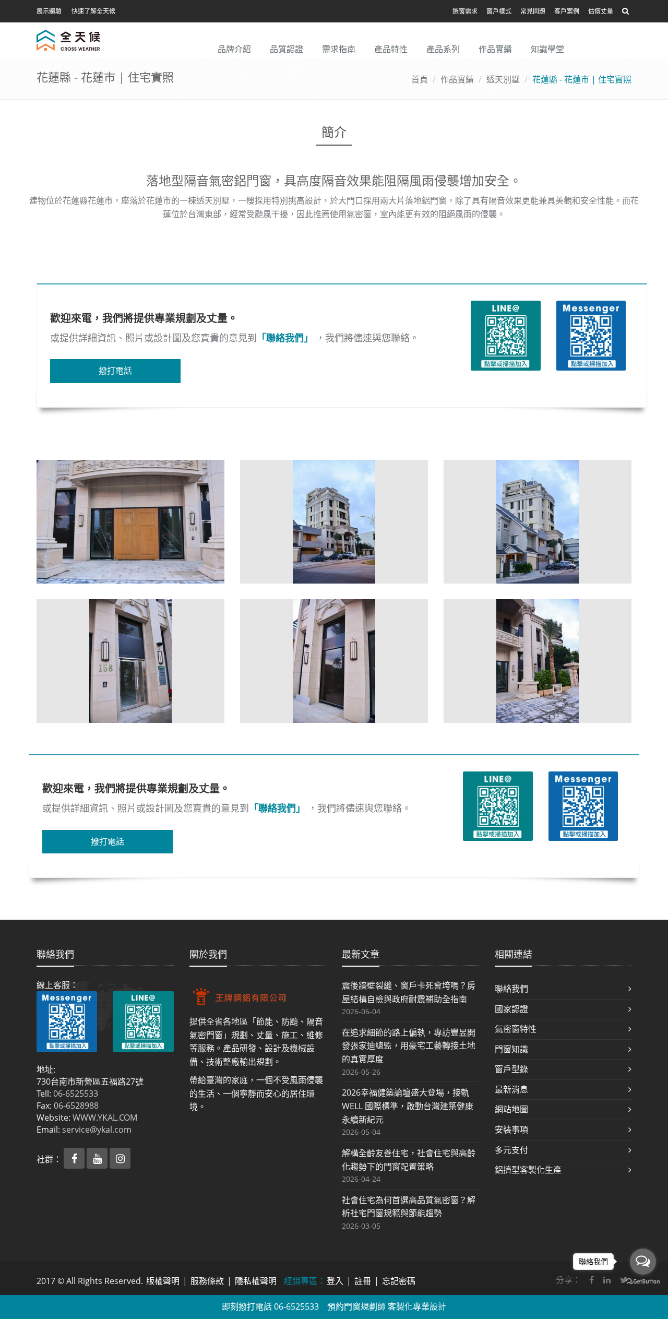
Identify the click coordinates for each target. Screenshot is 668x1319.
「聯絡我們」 (285, 337)
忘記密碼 (398, 1281)
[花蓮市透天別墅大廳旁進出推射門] (130, 661)
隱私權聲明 (256, 1281)
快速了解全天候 (93, 11)
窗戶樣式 (498, 11)
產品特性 (391, 49)
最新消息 (511, 1089)
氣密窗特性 (515, 1029)
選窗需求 (465, 11)
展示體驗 (49, 11)
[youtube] (98, 1159)
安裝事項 (511, 1129)
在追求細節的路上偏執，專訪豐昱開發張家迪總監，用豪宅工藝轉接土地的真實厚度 (408, 1046)
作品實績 (495, 49)
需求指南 (338, 49)
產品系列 (443, 49)
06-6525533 (75, 1093)
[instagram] (120, 1159)
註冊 (362, 1281)
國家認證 (511, 1009)
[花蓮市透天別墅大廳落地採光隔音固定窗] (334, 661)
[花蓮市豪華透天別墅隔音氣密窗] (334, 522)
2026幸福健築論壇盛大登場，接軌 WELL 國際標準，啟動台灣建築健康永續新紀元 (407, 1106)
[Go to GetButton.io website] (643, 1281)
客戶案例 (566, 11)
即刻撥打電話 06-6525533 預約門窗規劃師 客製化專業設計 (334, 1306)
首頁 (419, 79)
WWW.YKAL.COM (105, 1117)
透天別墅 (503, 79)
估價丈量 (600, 11)
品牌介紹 (234, 49)
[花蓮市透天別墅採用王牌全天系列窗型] (537, 522)
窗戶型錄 (511, 1069)
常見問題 (532, 11)
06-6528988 (76, 1105)
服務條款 (207, 1281)
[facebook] (75, 1159)
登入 (335, 1281)
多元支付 (511, 1150)
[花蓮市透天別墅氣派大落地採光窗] (537, 661)
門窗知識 (511, 1049)
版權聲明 (163, 1281)
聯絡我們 (511, 988)
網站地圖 (511, 1109)
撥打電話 (115, 370)
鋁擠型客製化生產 (528, 1169)
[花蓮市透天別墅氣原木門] (130, 522)
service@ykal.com (97, 1129)
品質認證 (286, 49)
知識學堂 (547, 49)
